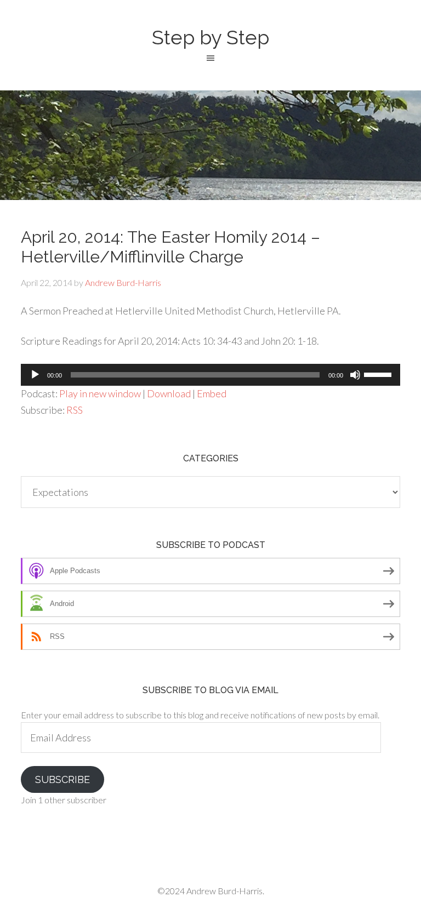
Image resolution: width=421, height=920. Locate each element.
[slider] (379, 374)
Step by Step (210, 37)
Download (169, 393)
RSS (74, 410)
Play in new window (100, 393)
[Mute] (355, 374)
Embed (211, 393)
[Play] (35, 374)
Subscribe (62, 779)
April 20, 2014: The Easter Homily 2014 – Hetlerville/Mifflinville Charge (170, 246)
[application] (210, 375)
